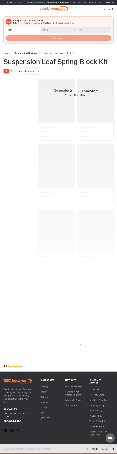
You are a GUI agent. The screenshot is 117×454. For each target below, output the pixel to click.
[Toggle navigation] (4, 9)
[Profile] (108, 9)
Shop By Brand (72, 405)
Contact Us (109, 2)
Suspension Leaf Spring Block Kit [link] (58, 53)
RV (42, 412)
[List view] (11, 71)
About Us (92, 2)
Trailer (44, 391)
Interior (44, 402)
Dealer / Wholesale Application (98, 433)
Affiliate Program (97, 426)
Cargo (44, 407)
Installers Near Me (68, 2)
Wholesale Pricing (73, 400)
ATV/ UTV (45, 418)
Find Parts (57, 38)
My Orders (82, 2)
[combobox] (29, 71)
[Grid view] (6, 71)
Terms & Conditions (98, 421)
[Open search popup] (104, 9)
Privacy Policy (95, 415)
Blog (100, 2)
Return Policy (95, 410)
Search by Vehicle (73, 386)
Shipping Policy (96, 405)
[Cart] (113, 9)
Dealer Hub (53, 2)
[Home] (54, 9)
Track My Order (96, 394)
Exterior (45, 397)
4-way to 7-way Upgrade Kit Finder (74, 393)
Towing (44, 386)
